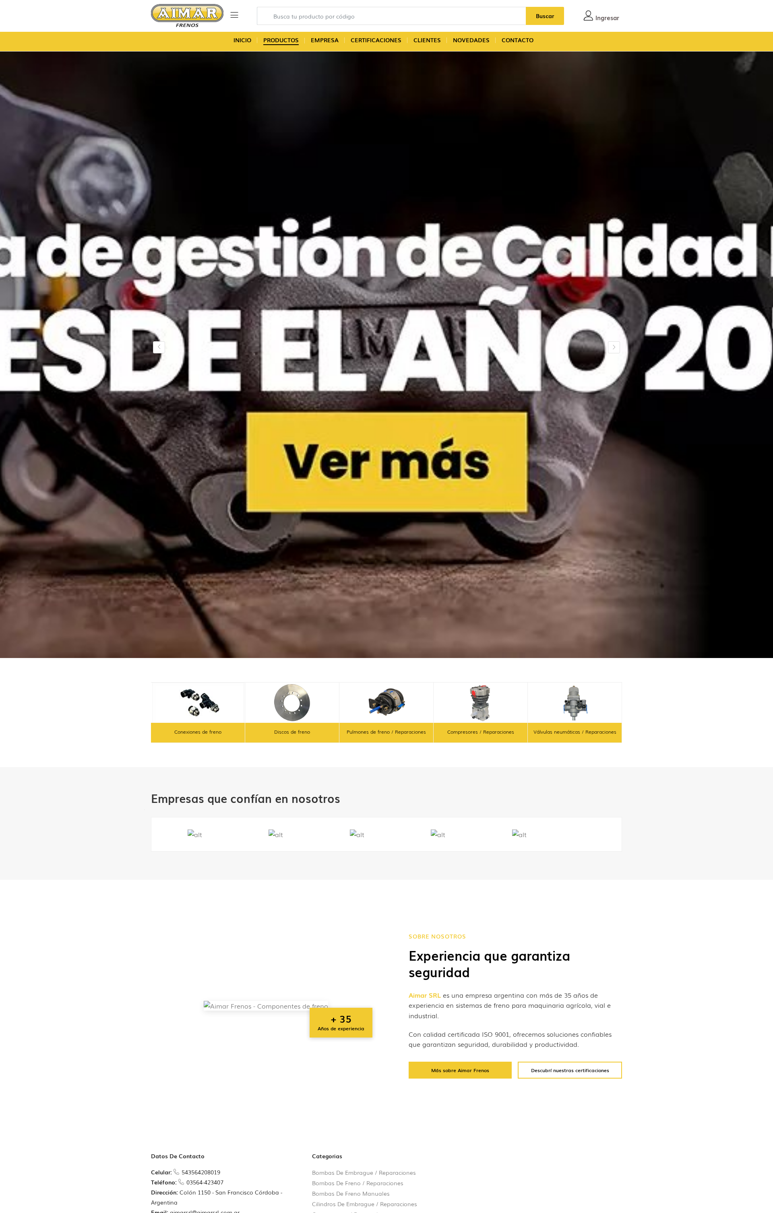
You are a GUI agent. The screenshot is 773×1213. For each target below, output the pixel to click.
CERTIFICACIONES (376, 40)
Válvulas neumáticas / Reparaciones (480, 731)
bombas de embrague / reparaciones (364, 1172)
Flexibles (575, 731)
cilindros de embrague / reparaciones (364, 1204)
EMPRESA (325, 40)
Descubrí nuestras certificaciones (570, 1070)
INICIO (242, 40)
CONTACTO (517, 40)
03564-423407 (204, 1182)
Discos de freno (198, 731)
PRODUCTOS (281, 40)
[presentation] (159, 347)
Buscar (545, 16)
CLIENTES (427, 40)
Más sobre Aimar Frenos (460, 1070)
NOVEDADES (471, 40)
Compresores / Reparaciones (386, 731)
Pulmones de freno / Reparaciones (292, 731)
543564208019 (201, 1172)
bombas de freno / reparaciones (357, 1183)
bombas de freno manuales (351, 1193)
